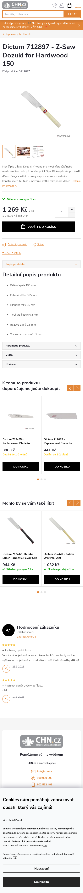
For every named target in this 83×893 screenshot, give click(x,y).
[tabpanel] (21, 435)
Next (77, 388)
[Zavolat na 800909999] (54, 5)
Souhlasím (41, 882)
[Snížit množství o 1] (72, 214)
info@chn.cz (44, 771)
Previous (70, 388)
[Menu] (78, 5)
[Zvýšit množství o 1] (72, 209)
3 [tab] (45, 479)
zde (45, 845)
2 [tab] (41, 479)
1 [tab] (38, 479)
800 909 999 (44, 778)
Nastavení (41, 868)
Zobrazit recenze (26, 636)
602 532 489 (44, 784)
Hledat (72, 14)
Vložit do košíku (42, 227)
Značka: (11, 253)
